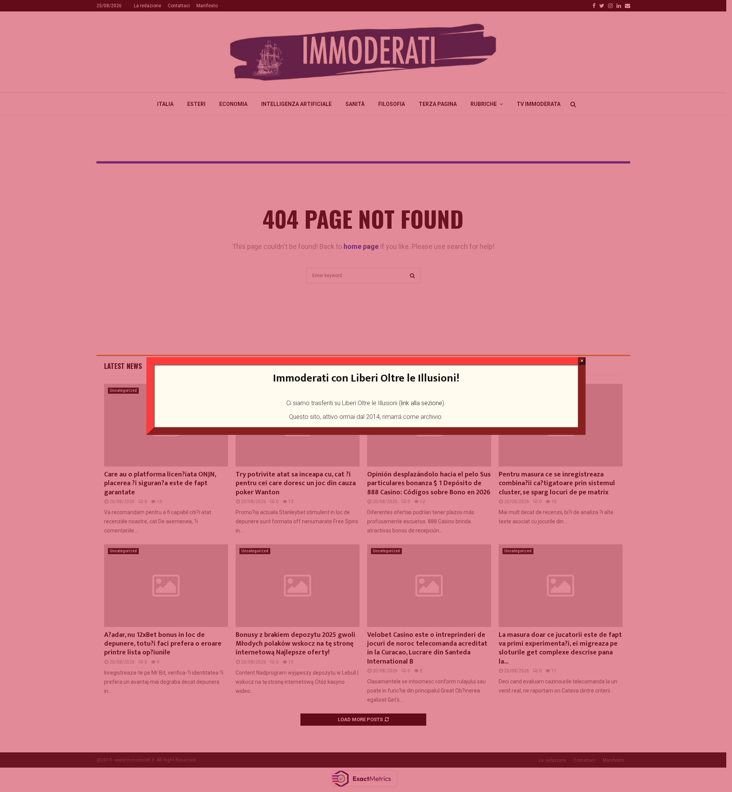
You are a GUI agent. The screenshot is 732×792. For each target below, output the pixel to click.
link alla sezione (421, 403)
